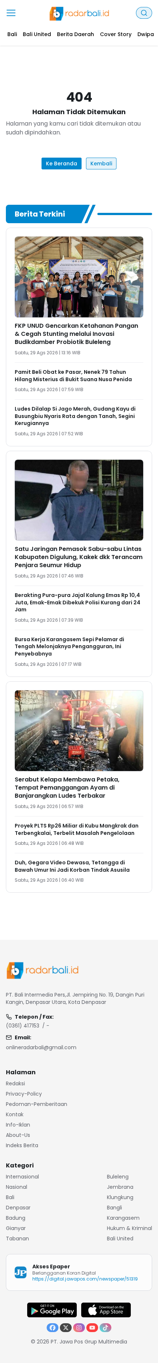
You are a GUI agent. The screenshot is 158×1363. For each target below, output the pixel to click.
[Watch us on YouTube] (92, 1327)
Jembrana (120, 1187)
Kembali (101, 163)
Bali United (120, 1238)
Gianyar (16, 1228)
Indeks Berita (22, 1145)
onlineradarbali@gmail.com (41, 1047)
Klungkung (120, 1197)
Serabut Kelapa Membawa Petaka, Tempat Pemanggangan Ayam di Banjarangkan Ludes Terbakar (67, 787)
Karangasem (123, 1218)
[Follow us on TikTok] (105, 1327)
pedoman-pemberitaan (36, 1104)
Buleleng (118, 1176)
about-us (18, 1135)
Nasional (16, 1187)
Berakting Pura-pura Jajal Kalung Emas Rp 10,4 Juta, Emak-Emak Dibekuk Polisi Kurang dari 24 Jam (77, 602)
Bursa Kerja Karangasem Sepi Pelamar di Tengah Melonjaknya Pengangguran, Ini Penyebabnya (69, 646)
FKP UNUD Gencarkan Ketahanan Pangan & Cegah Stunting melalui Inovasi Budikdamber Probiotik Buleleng (76, 334)
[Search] (144, 13)
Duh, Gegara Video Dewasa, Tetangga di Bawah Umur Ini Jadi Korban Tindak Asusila (72, 866)
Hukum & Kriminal (129, 1228)
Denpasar (18, 1207)
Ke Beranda (61, 163)
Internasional (22, 1176)
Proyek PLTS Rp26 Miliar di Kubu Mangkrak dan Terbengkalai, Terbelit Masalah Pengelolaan (77, 829)
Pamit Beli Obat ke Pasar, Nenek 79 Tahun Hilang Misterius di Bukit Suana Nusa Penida (73, 375)
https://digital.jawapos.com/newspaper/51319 (85, 1279)
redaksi (15, 1083)
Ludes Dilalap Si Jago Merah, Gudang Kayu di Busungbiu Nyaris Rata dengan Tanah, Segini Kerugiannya (75, 416)
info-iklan (18, 1124)
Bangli (114, 1207)
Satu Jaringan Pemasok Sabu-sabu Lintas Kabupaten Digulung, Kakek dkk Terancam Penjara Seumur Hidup (79, 557)
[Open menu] (11, 13)
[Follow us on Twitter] (66, 1327)
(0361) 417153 (22, 1025)
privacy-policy (24, 1093)
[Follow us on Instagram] (79, 1327)
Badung (15, 1218)
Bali (10, 1197)
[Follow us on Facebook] (52, 1327)
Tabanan (17, 1238)
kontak (15, 1114)
